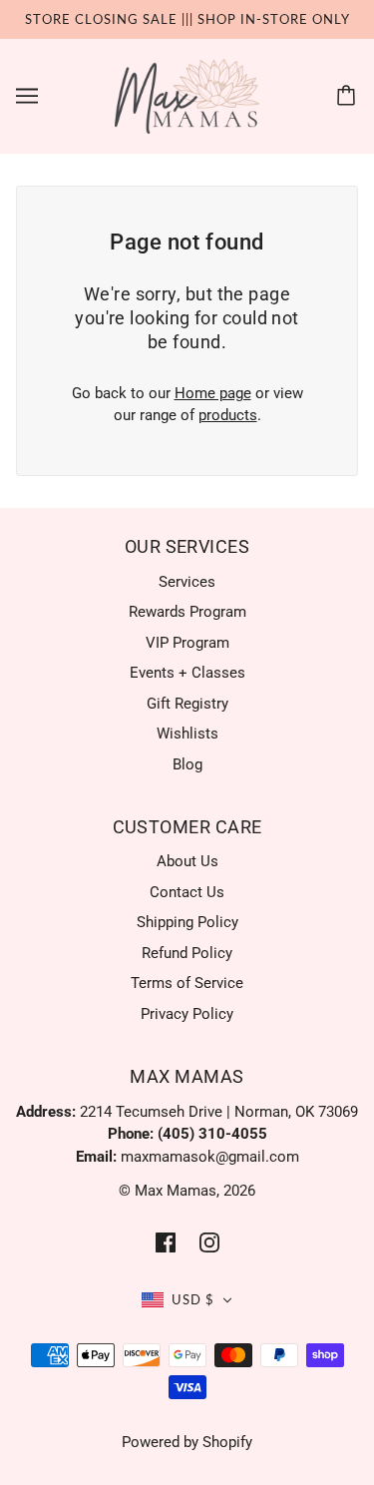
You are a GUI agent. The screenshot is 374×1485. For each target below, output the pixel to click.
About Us (187, 861)
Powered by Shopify (187, 1442)
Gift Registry (187, 704)
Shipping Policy (187, 922)
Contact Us (187, 892)
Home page (213, 393)
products (227, 415)
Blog (187, 764)
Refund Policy (187, 953)
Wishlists (187, 733)
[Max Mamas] (187, 95)
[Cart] (349, 96)
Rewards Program (187, 612)
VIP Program (187, 643)
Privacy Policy (187, 1014)
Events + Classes (187, 673)
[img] (165, 1242)
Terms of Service (187, 983)
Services (187, 582)
